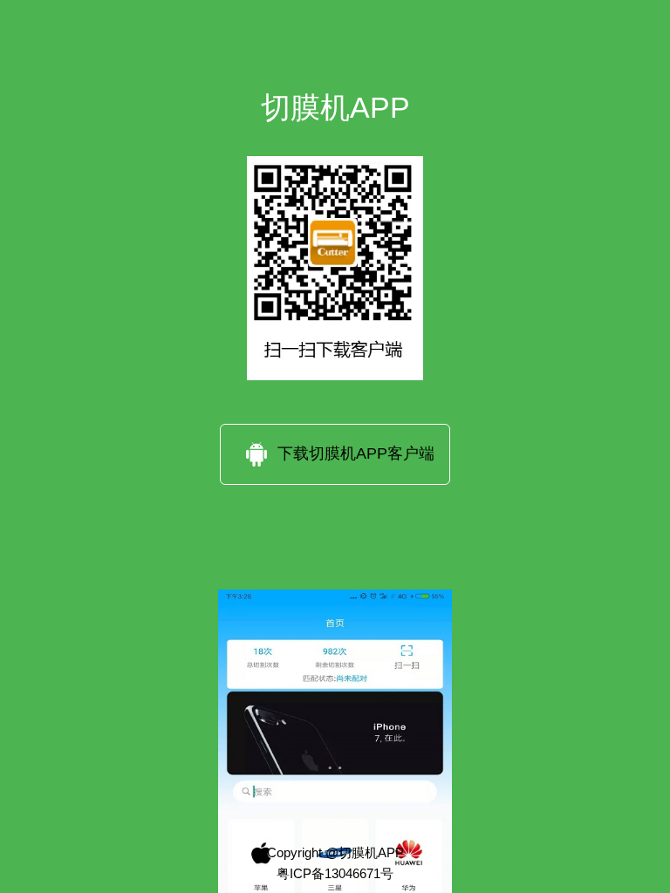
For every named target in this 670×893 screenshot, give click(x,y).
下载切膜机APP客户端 (355, 453)
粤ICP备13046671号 (335, 872)
